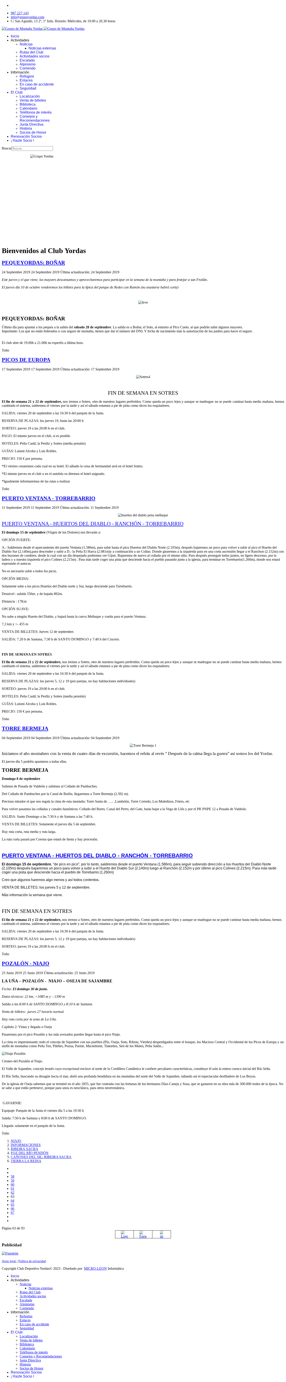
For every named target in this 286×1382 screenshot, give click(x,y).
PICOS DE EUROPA (26, 360)
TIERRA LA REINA (26, 1161)
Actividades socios (34, 56)
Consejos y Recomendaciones (35, 118)
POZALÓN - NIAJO (25, 963)
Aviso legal (9, 1261)
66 (12, 1208)
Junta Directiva (31, 124)
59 (12, 1180)
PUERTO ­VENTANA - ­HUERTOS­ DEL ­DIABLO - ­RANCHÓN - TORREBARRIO (92, 524)
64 (12, 1200)
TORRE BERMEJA (25, 728)
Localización (30, 96)
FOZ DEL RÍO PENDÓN (29, 1153)
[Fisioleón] (10, 1253)
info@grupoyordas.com (27, 17)
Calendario (28, 108)
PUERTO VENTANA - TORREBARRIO (48, 498)
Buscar (7, 148)
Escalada (27, 60)
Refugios (27, 76)
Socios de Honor (33, 132)
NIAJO (16, 1141)
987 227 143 (20, 13)
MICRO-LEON (95, 1268)
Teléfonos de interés (36, 112)
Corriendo (28, 68)
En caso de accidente (37, 84)
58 (12, 1176)
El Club (17, 92)
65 (12, 1204)
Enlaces (26, 80)
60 (12, 1184)
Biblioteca (28, 104)
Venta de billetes (33, 100)
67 (12, 1212)
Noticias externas (42, 48)
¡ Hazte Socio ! (22, 140)
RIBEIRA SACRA (24, 1149)
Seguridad (28, 88)
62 (12, 1192)
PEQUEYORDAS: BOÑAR (33, 263)
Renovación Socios (26, 136)
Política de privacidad (32, 1261)
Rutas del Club (31, 52)
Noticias (26, 44)
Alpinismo (28, 64)
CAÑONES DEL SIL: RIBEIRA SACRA (41, 1157)
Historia (26, 128)
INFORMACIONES (26, 1145)
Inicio (15, 36)
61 (12, 1188)
